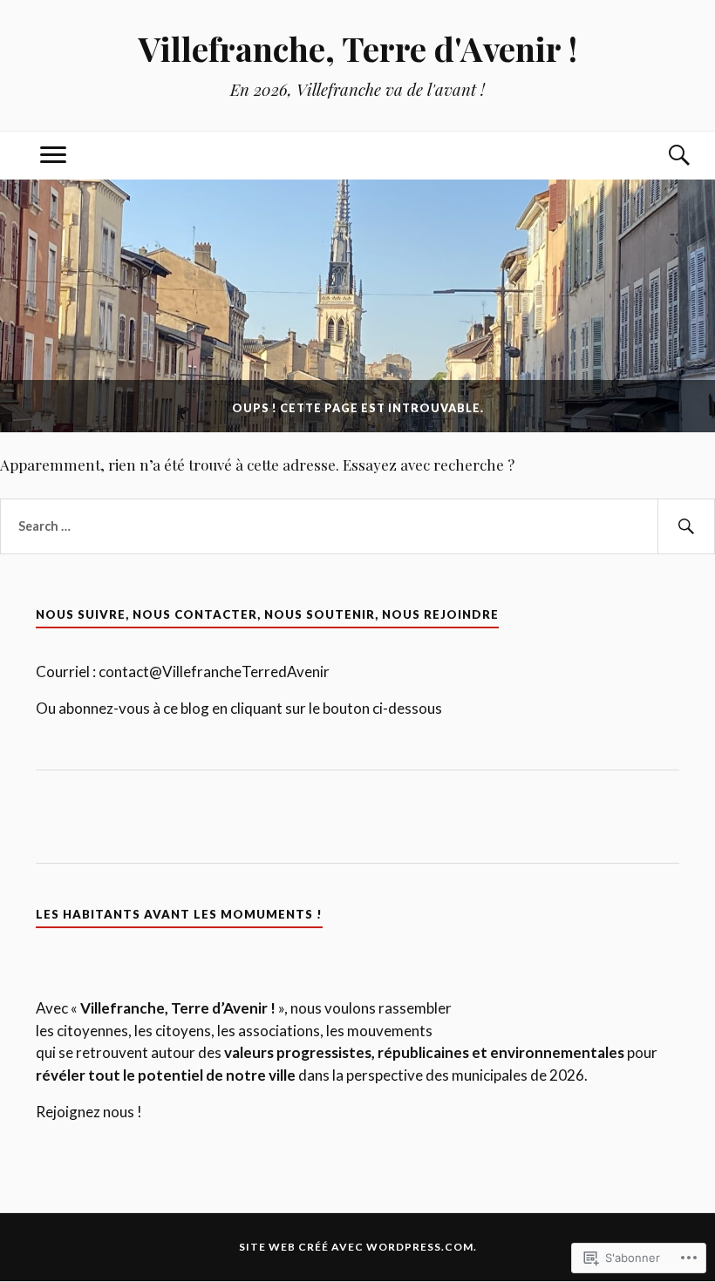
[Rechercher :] (357, 526)
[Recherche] (661, 156)
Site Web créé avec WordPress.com (356, 1246)
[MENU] (53, 156)
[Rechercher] (686, 526)
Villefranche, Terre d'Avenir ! (358, 48)
